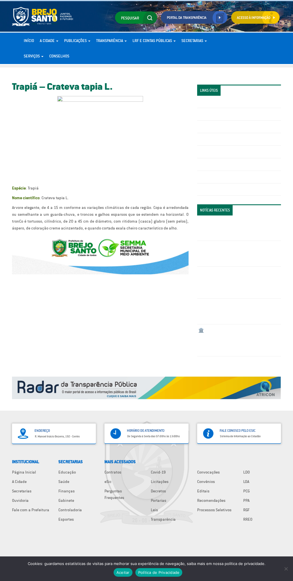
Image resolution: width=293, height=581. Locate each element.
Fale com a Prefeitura (30, 509)
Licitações (207, 139)
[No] (286, 569)
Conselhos (59, 56)
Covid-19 (158, 472)
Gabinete (66, 500)
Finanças (66, 491)
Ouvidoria (20, 500)
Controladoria (70, 509)
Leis (154, 509)
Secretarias (192, 40)
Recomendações (211, 500)
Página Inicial (24, 472)
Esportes (66, 519)
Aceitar (123, 572)
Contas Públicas (212, 114)
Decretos (158, 491)
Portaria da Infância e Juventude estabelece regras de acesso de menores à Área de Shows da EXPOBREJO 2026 (238, 228)
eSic (108, 481)
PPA (246, 500)
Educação (67, 472)
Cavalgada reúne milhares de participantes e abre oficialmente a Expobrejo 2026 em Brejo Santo (237, 253)
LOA (246, 481)
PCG (246, 491)
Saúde (63, 481)
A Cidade (48, 40)
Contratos (112, 472)
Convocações (208, 472)
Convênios (206, 481)
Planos (204, 189)
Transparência (110, 40)
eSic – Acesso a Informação (222, 126)
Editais (203, 491)
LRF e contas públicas (152, 40)
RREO (247, 519)
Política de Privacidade (159, 572)
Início (29, 40)
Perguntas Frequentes (217, 164)
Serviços (32, 56)
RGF (246, 509)
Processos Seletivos (214, 509)
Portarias (158, 500)
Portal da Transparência (218, 101)
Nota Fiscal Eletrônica (217, 151)
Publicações (76, 40)
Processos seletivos (215, 176)
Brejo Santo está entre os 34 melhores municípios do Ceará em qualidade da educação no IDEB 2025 (231, 311)
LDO (246, 472)
